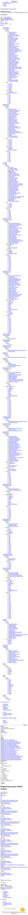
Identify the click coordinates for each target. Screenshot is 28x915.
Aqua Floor (16, 654)
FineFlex (15, 120)
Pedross (14, 638)
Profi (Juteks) (18, 365)
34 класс (10, 85)
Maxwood (16, 190)
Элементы (5, 645)
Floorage (15, 56)
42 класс (10, 88)
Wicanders (16, 81)
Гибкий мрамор (6, 339)
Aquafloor (16, 38)
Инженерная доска (7, 218)
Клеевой (10, 148)
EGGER (15, 179)
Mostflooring (17, 193)
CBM (13, 176)
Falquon (14, 180)
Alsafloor (15, 173)
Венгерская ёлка (12, 469)
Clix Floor (16, 177)
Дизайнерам (6, 707)
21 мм (9, 414)
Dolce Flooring (19, 50)
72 (1, 799)
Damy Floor (17, 49)
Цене (2, 794)
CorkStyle (16, 443)
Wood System (18, 275)
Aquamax (15, 39)
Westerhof (16, 80)
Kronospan (16, 186)
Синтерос (16, 299)
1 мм (9, 593)
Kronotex (15, 188)
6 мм (9, 98)
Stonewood (16, 131)
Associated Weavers (22, 350)
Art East (14, 41)
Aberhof (14, 32)
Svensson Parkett (20, 196)
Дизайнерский (11, 463)
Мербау (10, 308)
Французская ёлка (12, 470)
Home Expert (18, 127)
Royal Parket (17, 239)
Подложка (5, 646)
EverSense (16, 169)
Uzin (9, 672)
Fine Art (14, 226)
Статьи (4, 4)
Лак (9, 384)
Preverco (15, 237)
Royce (13, 69)
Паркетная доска (7, 271)
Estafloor (15, 52)
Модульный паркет (7, 484)
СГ (11, 344)
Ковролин (5, 352)
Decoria (14, 116)
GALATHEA (18, 285)
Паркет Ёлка (6, 431)
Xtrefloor (15, 650)
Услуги (4, 712)
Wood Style (16, 201)
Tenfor (13, 297)
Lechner (10, 688)
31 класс (10, 203)
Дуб (9, 246)
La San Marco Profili (22, 634)
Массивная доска (7, 367)
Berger (9, 669)
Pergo (13, 128)
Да (2, 782)
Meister (14, 191)
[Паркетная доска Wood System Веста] (14, 811)
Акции (4, 706)
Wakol (9, 674)
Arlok (9, 681)
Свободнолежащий (12, 92)
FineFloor (15, 121)
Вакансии (5, 708)
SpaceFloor (16, 71)
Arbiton (14, 40)
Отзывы (5, 5)
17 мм (9, 266)
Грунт (4, 663)
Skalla (13, 70)
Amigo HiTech (19, 224)
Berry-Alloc (17, 174)
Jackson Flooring (20, 660)
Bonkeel (15, 47)
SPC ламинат (6, 27)
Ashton (14, 625)
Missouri (15, 375)
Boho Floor (16, 46)
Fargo (13, 53)
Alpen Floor (17, 651)
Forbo (13, 124)
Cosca (13, 629)
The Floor (15, 76)
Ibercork (15, 525)
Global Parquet (19, 227)
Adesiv (9, 668)
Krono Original (19, 183)
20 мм (9, 269)
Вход (2, 701)
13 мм (9, 216)
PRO (12, 559)
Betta (13, 45)
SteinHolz (15, 73)
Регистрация (6, 701)
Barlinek (15, 281)
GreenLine (16, 230)
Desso (13, 351)
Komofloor (16, 573)
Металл (10, 642)
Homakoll (10, 684)
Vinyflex (15, 662)
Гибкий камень (6, 333)
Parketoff (15, 377)
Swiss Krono (17, 197)
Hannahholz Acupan (22, 421)
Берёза (9, 304)
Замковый (10, 91)
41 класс (10, 87)
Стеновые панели (7, 416)
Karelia (14, 60)
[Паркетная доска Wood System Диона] (14, 800)
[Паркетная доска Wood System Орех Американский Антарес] (14, 865)
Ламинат (5, 162)
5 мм (9, 97)
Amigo (13, 373)
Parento (14, 236)
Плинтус (5, 619)
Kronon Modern (19, 184)
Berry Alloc (16, 43)
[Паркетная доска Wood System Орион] (14, 832)
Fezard (13, 631)
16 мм (9, 265)
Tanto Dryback (19, 132)
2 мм (9, 152)
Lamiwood (16, 62)
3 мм (9, 95)
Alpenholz (16, 437)
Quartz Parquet (19, 67)
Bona (9, 683)
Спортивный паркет (7, 554)
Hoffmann (16, 126)
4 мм (9, 96)
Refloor (14, 130)
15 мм (9, 264)
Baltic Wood (17, 280)
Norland (14, 64)
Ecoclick (15, 117)
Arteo (13, 42)
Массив (10, 640)
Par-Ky (14, 636)
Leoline (14, 364)
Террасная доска (6, 423)
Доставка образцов (7, 709)
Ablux (13, 276)
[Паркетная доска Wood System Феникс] (14, 854)
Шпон (9, 643)
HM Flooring (18, 231)
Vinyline (15, 135)
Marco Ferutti (18, 234)
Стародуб (16, 243)
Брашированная (5, 770)
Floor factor (16, 123)
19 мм (9, 268)
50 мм (9, 566)
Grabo (13, 125)
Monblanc (16, 63)
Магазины (5, 704)
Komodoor (16, 572)
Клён (9, 307)
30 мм (9, 565)
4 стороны (4, 768)
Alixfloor (15, 168)
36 (1, 797)
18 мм (9, 267)
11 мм (9, 213)
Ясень (9, 248)
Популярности (4, 793)
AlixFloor (15, 34)
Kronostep (16, 61)
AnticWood (16, 225)
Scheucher (16, 296)
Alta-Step (12, 36)
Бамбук (10, 245)
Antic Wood (17, 439)
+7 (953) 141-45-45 (9, 19)
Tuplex (13, 661)
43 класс (10, 89)
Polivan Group (18, 430)
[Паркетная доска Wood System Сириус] (14, 843)
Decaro (14, 338)
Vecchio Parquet (19, 240)
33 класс (10, 84)
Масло (9, 385)
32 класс (10, 83)
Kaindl (13, 633)
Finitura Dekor (18, 632)
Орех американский (12, 247)
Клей (4, 675)
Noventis (15, 66)
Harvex (14, 429)
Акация (10, 301)
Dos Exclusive (18, 428)
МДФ (9, 641)
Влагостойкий (5, 779)
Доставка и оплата (7, 3)
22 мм (9, 415)
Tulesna (14, 77)
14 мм (9, 217)
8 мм (9, 100)
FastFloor (15, 119)
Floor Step (16, 55)
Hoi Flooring (17, 59)
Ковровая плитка (7, 345)
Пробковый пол (6, 519)
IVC (11, 363)
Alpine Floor (17, 35)
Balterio (14, 626)
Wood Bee (16, 241)
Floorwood (16, 57)
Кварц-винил (6, 104)
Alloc (13, 170)
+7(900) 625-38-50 (7, 18)
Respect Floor (18, 68)
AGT (13, 167)
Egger (13, 118)
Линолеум (5, 358)
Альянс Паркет (19, 380)
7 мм (9, 99)
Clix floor (15, 114)
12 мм (9, 215)
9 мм (9, 102)
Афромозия (10, 302)
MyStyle (15, 194)
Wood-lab (15, 422)
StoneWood (16, 74)
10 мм (9, 103)
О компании (6, 2)
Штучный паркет (7, 568)
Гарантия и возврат (7, 714)
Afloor (13, 33)
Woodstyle (16, 460)
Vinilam (10, 78)
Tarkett (13, 75)
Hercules (15, 182)
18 (1, 796)
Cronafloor (16, 48)
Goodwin (15, 229)
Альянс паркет (19, 576)
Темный (4, 774)
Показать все (3, 760)
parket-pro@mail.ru (8, 888)
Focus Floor (17, 283)
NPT (9, 689)
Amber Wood (18, 279)
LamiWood (16, 189)
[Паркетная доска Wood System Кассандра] (14, 821)
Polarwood (16, 292)
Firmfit (13, 54)
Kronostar (15, 187)
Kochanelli (16, 232)
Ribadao (15, 238)
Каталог (2, 25)
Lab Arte (15, 233)
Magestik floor (18, 374)
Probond (10, 671)
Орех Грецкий (11, 466)
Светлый (4, 773)
